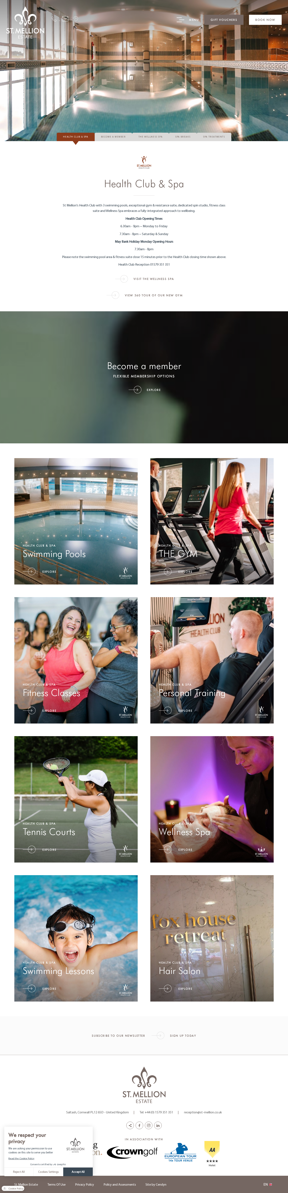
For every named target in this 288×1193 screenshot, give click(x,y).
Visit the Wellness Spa (153, 279)
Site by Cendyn (155, 1184)
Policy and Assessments (120, 1184)
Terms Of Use (56, 1184)
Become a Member (113, 136)
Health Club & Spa (75, 136)
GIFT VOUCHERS (224, 19)
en (266, 1184)
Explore (154, 390)
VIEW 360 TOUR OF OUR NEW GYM (154, 295)
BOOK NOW (265, 19)
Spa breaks (182, 136)
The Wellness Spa (151, 136)
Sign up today (183, 1035)
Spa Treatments (214, 136)
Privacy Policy (84, 1184)
